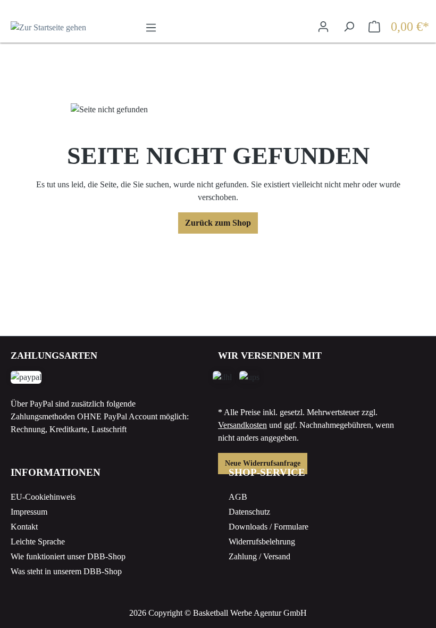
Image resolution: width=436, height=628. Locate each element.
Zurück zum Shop (218, 222)
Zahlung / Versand (259, 556)
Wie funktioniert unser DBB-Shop (68, 556)
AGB (238, 496)
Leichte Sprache (38, 541)
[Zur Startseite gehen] (64, 27)
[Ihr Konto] (323, 26)
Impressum (29, 511)
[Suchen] (349, 26)
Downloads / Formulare (268, 526)
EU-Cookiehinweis (43, 496)
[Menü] (151, 27)
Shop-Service (267, 472)
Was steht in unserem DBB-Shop (66, 571)
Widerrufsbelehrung (262, 541)
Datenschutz (249, 511)
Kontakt (24, 526)
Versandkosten (242, 424)
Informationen (55, 472)
